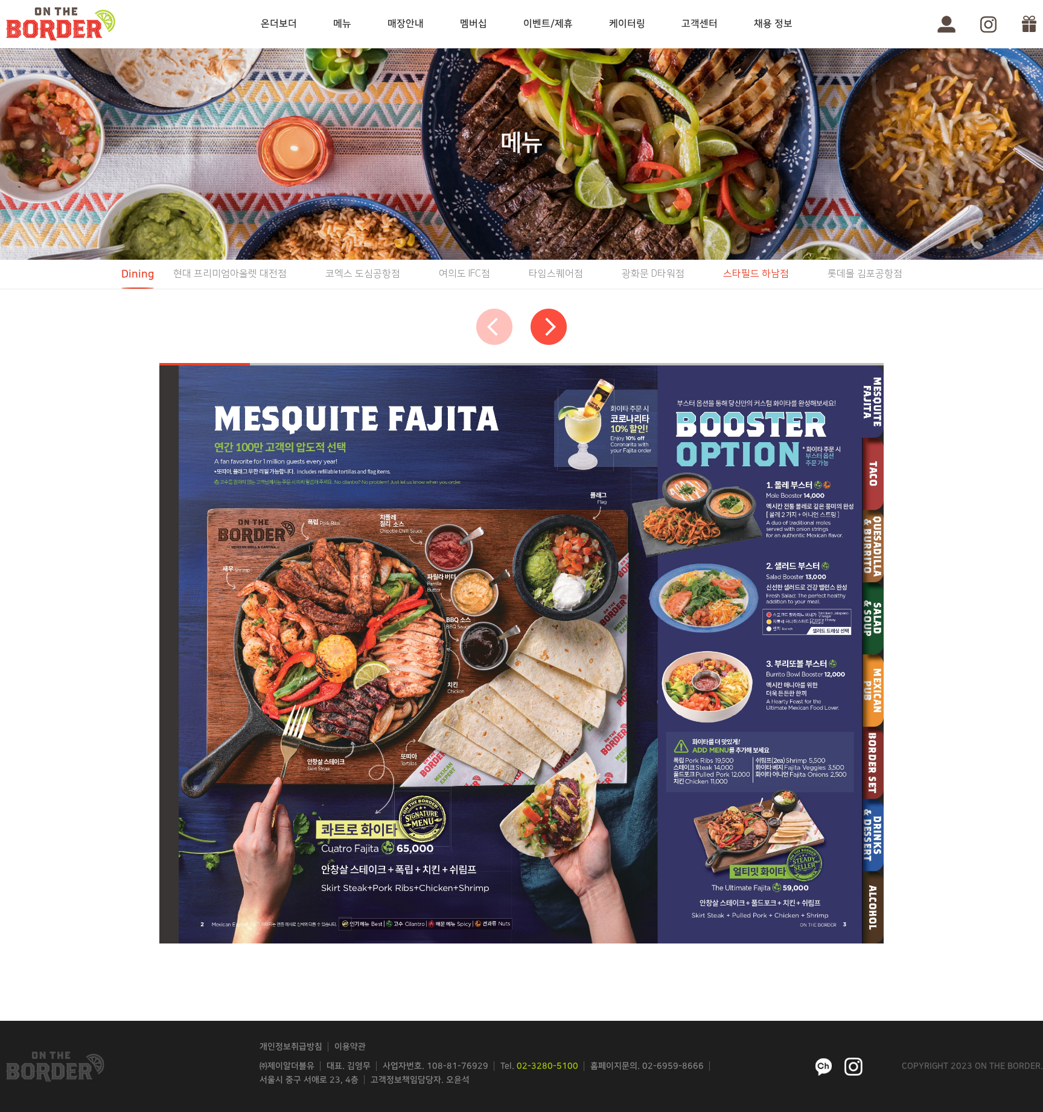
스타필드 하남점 (756, 273)
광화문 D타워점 (653, 273)
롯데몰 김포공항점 (865, 273)
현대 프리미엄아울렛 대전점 (230, 273)
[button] (549, 327)
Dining (137, 274)
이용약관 (350, 1047)
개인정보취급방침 (291, 1047)
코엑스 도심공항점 (362, 273)
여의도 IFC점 (464, 273)
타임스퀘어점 (556, 273)
